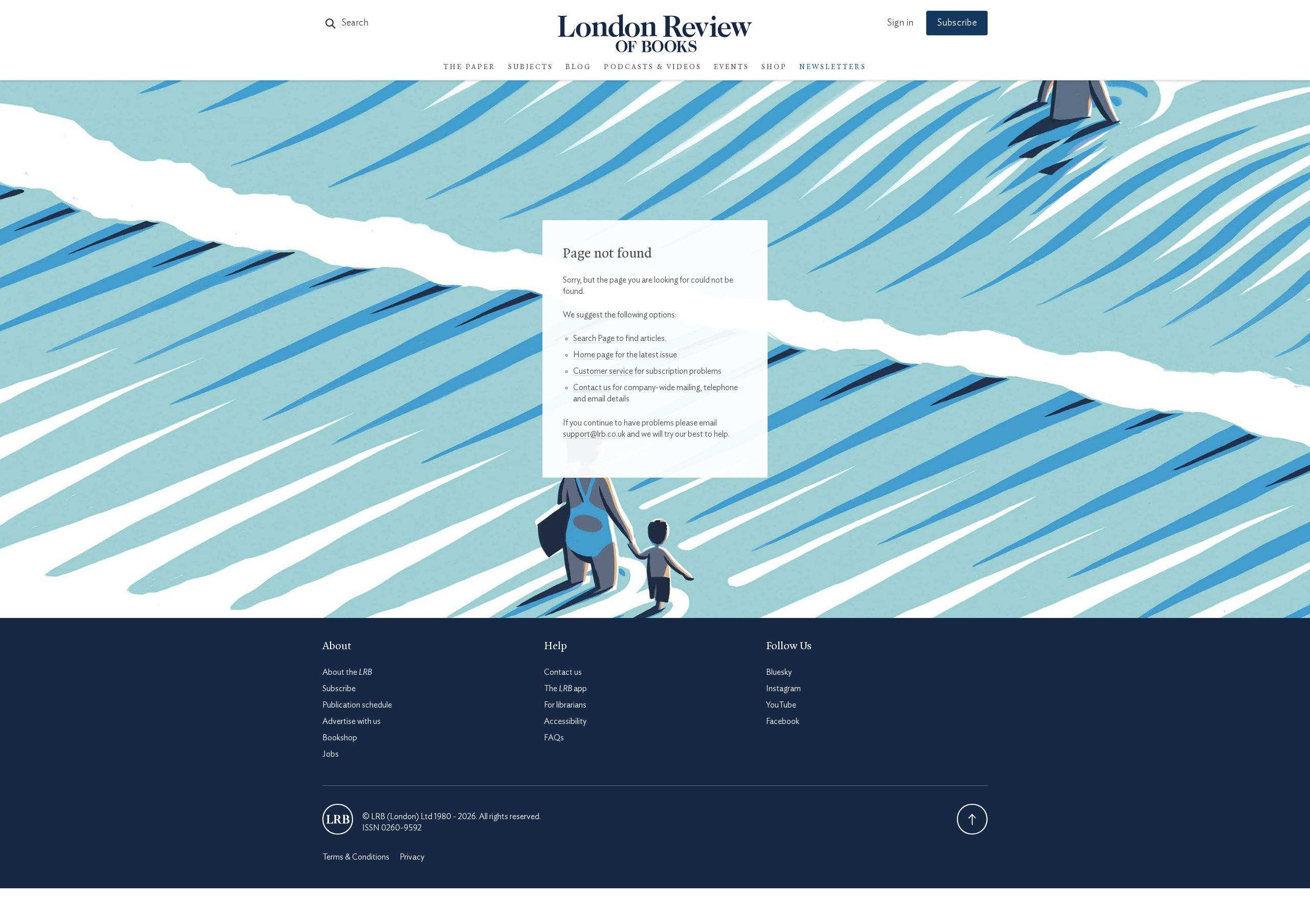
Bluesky (779, 672)
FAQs (554, 738)
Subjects (530, 67)
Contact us (592, 387)
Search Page (594, 338)
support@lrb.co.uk (594, 434)
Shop (774, 67)
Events (731, 67)
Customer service (603, 371)
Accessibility (565, 721)
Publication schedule (357, 705)
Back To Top (972, 819)
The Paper (470, 67)
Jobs (330, 754)
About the (347, 672)
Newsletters (832, 67)
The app (565, 689)
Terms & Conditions (355, 857)
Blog (578, 67)
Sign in (900, 23)
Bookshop (339, 738)
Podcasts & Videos (653, 67)
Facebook (782, 721)
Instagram (783, 689)
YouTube (781, 705)
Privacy (412, 857)
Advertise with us (351, 721)
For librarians (565, 705)
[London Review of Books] (337, 819)
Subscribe (957, 23)
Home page (593, 355)
